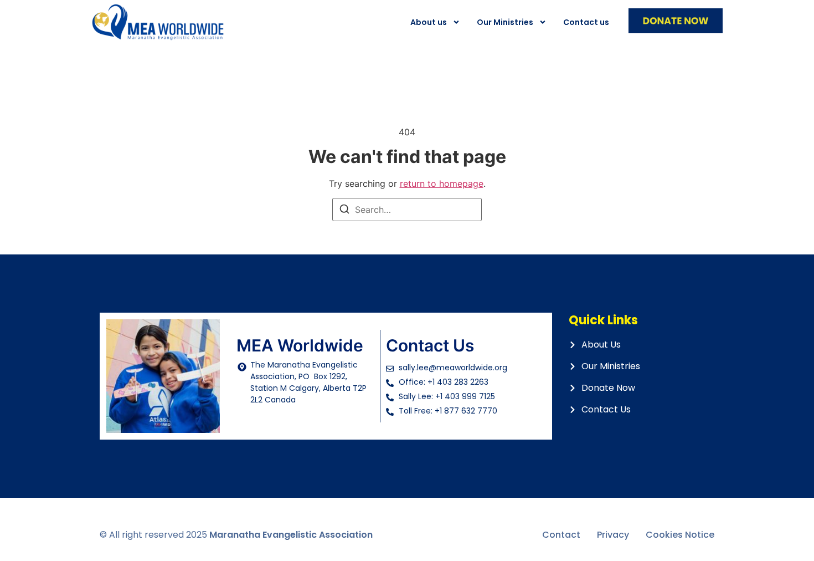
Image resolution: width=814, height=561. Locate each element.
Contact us (586, 22)
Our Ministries (505, 22)
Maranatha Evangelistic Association (291, 534)
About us (428, 22)
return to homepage (441, 183)
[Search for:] (407, 209)
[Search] (344, 210)
